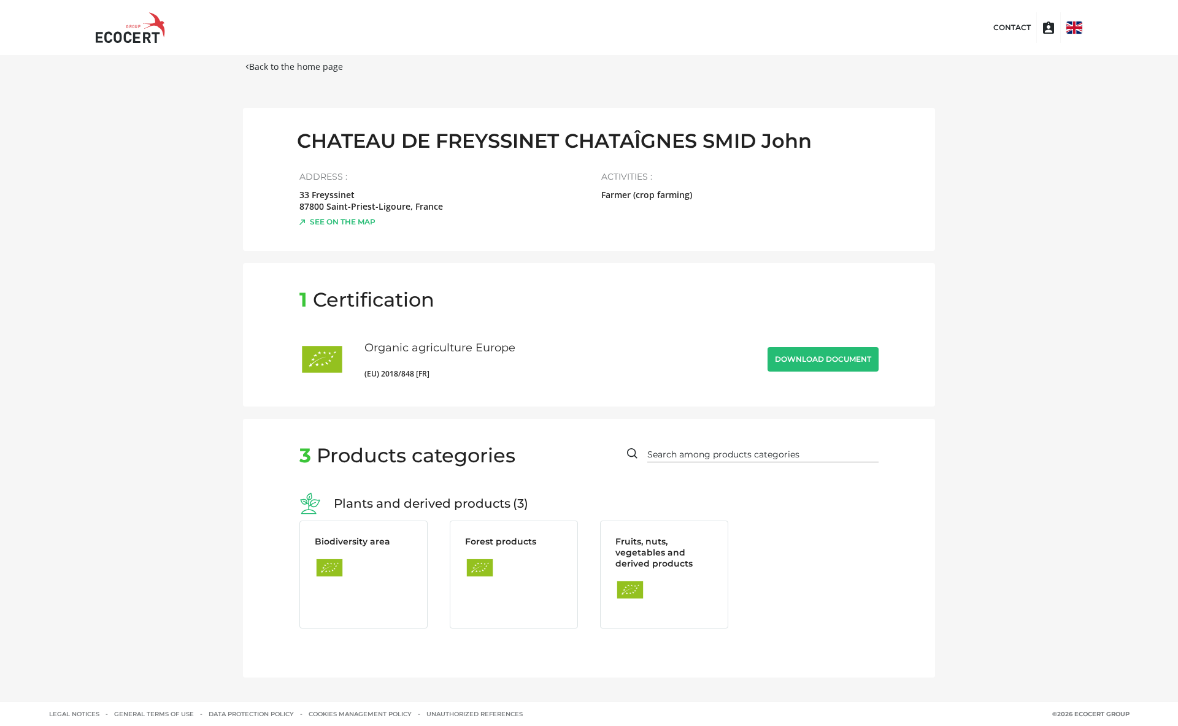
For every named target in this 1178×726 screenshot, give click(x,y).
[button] (1074, 27)
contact (1012, 27)
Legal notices (74, 714)
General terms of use (154, 714)
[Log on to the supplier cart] (1048, 27)
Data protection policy (251, 714)
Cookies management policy (360, 714)
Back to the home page (296, 66)
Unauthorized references (474, 714)
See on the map (342, 221)
